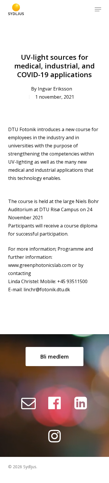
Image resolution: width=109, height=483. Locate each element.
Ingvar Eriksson (55, 89)
